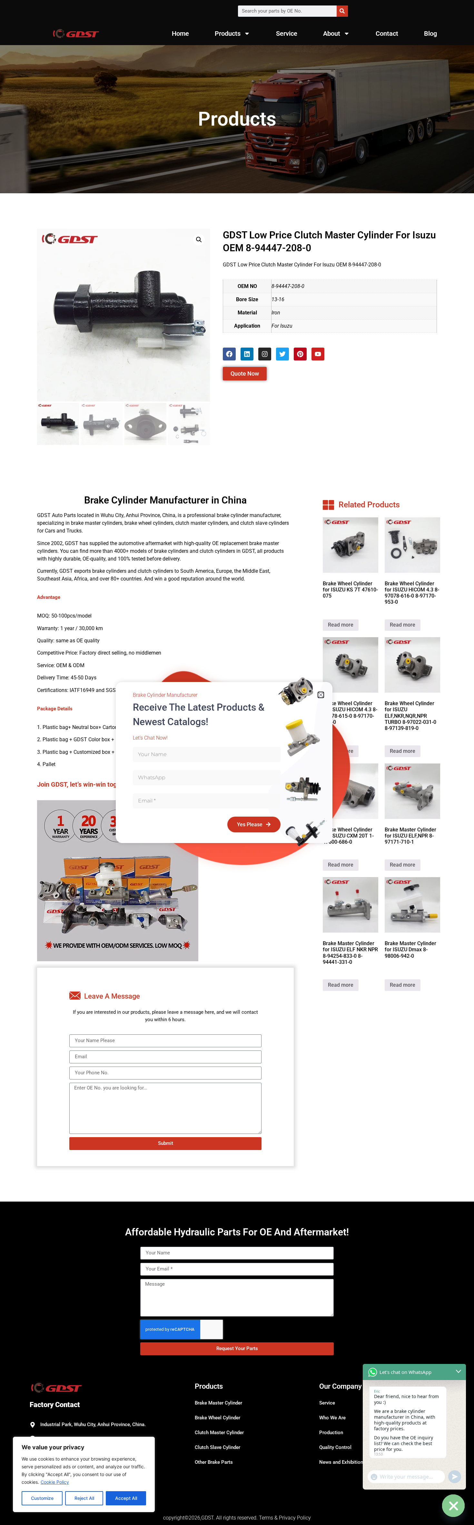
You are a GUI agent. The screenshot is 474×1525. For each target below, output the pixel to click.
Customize (42, 1498)
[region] (84, 1474)
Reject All (84, 1498)
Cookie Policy (55, 1482)
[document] (237, 762)
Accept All (126, 1498)
